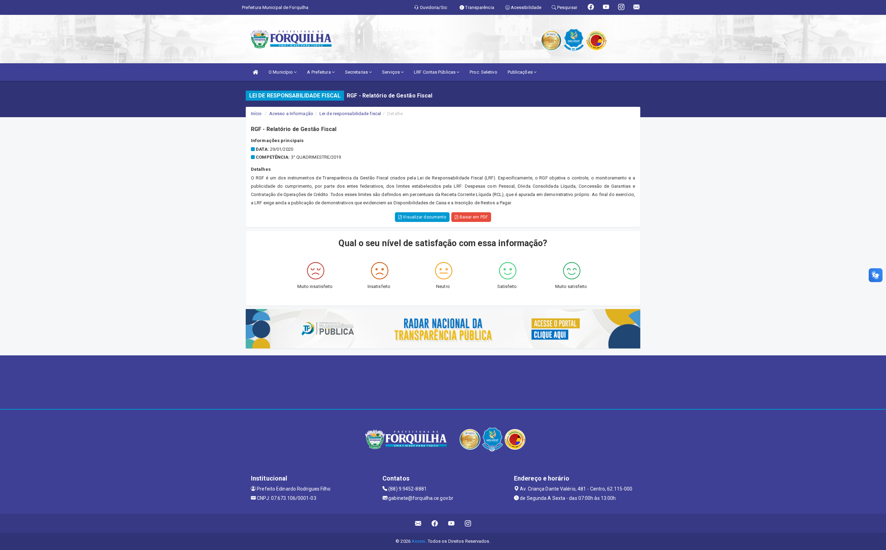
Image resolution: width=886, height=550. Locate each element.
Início (256, 113)
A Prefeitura (319, 72)
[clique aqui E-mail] (418, 523)
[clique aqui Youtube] (451, 523)
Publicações (521, 72)
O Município (281, 72)
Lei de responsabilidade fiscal (350, 113)
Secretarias (357, 72)
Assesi (419, 541)
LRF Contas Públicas (435, 72)
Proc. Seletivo (483, 72)
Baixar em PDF (472, 217)
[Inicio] (255, 72)
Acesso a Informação (291, 113)
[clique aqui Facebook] (435, 523)
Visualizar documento (424, 217)
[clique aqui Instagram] (468, 523)
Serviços (391, 72)
